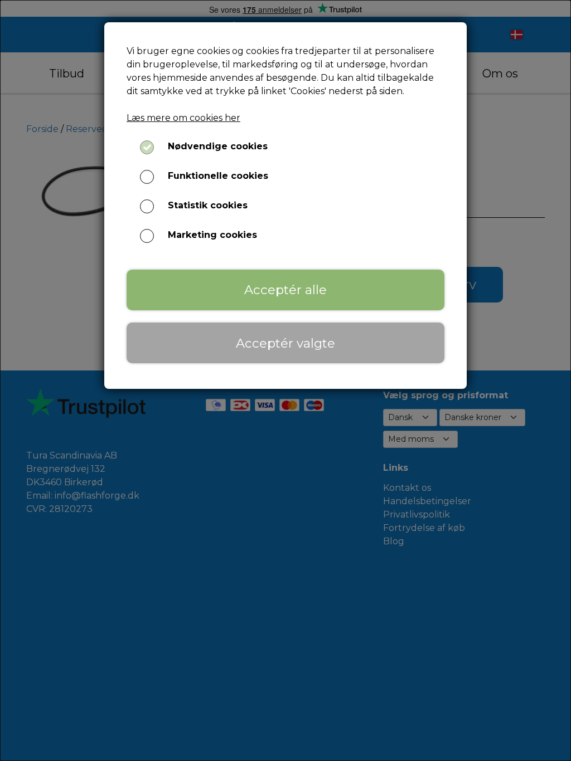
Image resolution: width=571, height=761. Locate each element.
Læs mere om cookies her (183, 118)
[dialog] (285, 380)
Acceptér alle (285, 289)
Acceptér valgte (285, 343)
